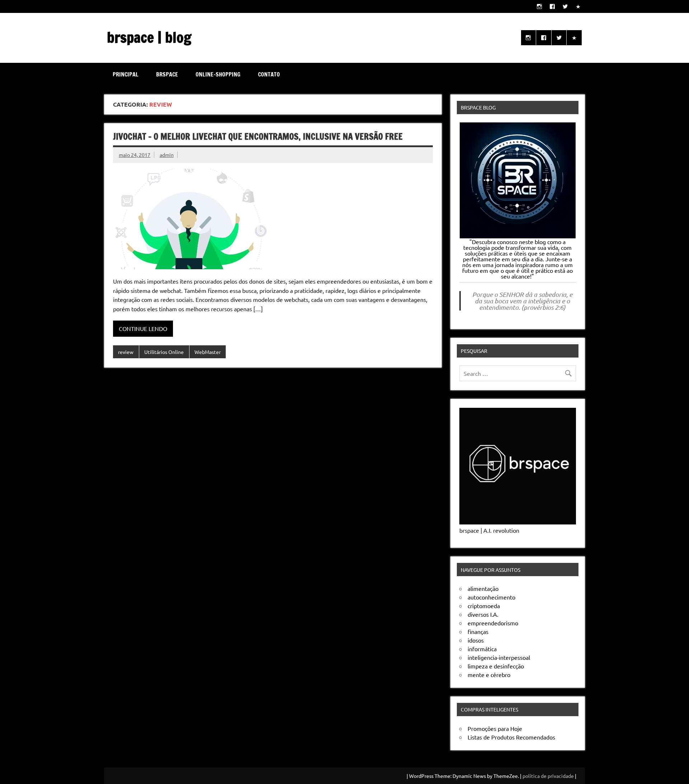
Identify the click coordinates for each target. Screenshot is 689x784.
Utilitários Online (164, 352)
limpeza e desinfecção (496, 665)
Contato (269, 74)
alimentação (483, 588)
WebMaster (207, 352)
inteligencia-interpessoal (499, 657)
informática (482, 648)
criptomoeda (484, 605)
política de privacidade (548, 776)
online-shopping (218, 74)
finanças (478, 631)
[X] (565, 6)
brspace (167, 74)
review (125, 352)
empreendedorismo (493, 622)
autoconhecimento (491, 597)
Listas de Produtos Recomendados (511, 737)
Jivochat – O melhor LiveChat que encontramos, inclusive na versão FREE (258, 136)
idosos (476, 640)
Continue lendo (143, 328)
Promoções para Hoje (495, 728)
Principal (126, 74)
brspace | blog (149, 37)
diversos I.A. (483, 614)
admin (167, 154)
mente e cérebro (489, 674)
